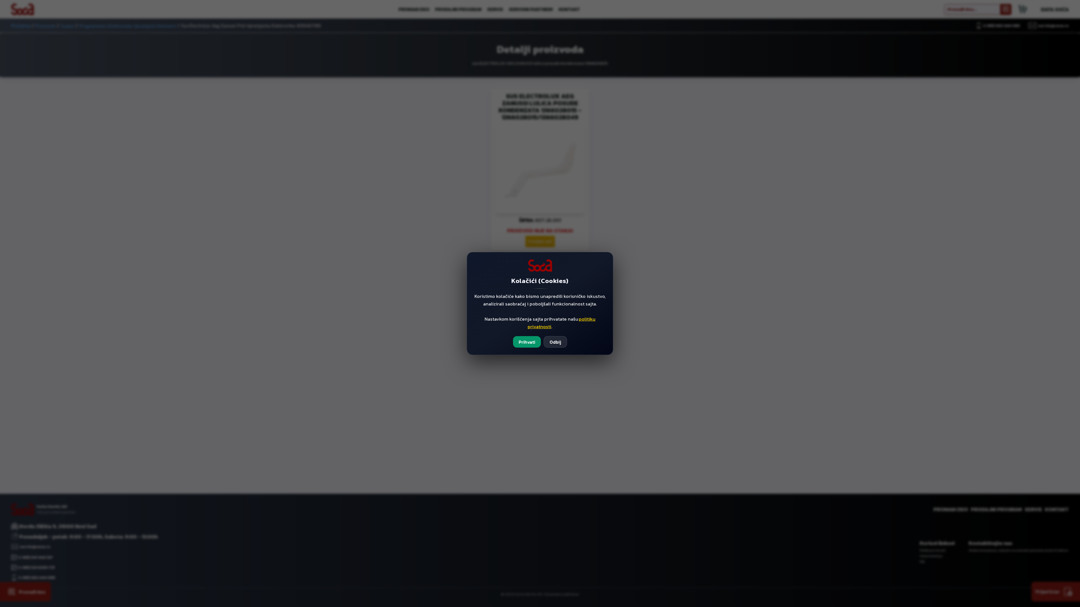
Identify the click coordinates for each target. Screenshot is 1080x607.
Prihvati (527, 342)
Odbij (555, 342)
